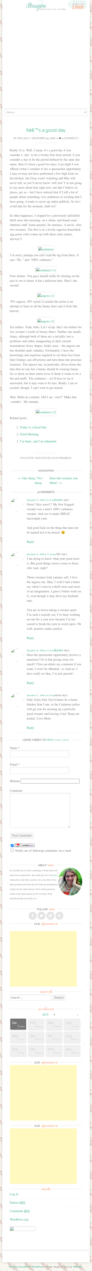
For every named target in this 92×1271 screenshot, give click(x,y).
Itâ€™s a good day (46, 130)
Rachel (58, 650)
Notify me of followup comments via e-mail (43, 850)
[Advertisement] (46, 60)
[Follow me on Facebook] (33, 916)
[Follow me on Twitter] (42, 916)
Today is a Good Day (33, 427)
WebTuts (77, 1266)
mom (49, 739)
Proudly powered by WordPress (26, 1266)
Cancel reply (61, 740)
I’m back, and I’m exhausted (38, 441)
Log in (14, 1194)
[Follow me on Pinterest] (50, 916)
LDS (54, 875)
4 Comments (69, 138)
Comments (20, 1211)
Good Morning (29, 434)
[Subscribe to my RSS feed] (59, 916)
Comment (16, 790)
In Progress (63, 458)
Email (15, 764)
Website (15, 781)
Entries (17, 1202)
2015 (45, 1014)
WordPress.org (19, 1219)
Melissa (22, 138)
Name (15, 748)
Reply (30, 542)
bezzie (59, 500)
